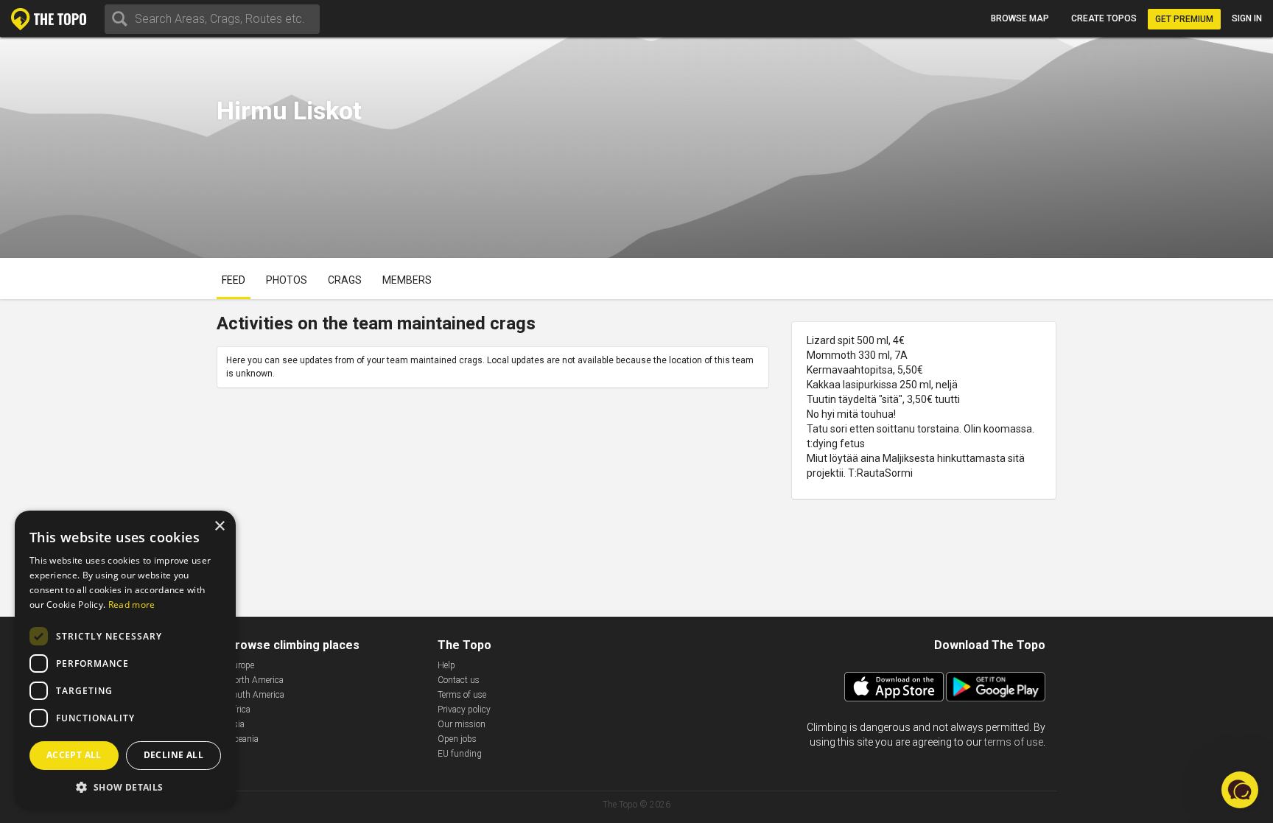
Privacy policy (464, 709)
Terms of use (462, 695)
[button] (125, 787)
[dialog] (125, 659)
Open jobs (457, 739)
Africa (239, 709)
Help (446, 665)
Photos (286, 280)
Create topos (1104, 18)
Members (407, 280)
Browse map (1020, 18)
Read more (131, 604)
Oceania (243, 739)
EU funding (460, 754)
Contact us (459, 680)
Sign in (1247, 18)
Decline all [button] (173, 755)
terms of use (1013, 742)
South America (256, 695)
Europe (241, 665)
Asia (236, 724)
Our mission (461, 724)
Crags (345, 280)
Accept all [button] (74, 755)
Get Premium (1184, 19)
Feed (233, 280)
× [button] (219, 526)
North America (256, 680)
